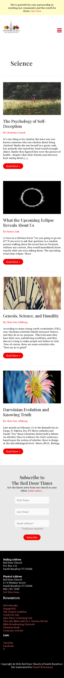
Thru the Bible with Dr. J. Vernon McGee (25, 621)
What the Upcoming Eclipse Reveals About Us (28, 222)
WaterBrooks (10, 605)
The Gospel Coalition (15, 611)
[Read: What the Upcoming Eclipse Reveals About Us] (32, 197)
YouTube (8, 642)
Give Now (36, 11)
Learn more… (35, 490)
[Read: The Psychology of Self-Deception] (32, 98)
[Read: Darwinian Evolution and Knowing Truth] (32, 386)
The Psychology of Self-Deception (24, 123)
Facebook (8, 646)
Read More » (13, 166)
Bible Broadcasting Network (19, 624)
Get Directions (11, 592)
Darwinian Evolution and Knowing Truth (26, 412)
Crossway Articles (13, 630)
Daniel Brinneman (43, 667)
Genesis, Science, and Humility (31, 316)
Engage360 (9, 608)
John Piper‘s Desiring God (17, 618)
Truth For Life (11, 615)
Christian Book (11, 627)
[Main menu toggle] (59, 30)
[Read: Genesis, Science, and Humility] (32, 293)
